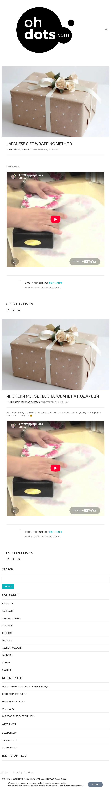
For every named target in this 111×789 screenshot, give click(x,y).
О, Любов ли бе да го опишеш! (18, 716)
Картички (7, 655)
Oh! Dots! (7, 633)
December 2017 (10, 733)
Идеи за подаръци (30, 402)
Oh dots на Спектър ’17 (14, 694)
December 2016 (10, 748)
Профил (4, 773)
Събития (6, 670)
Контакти (28, 773)
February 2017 (9, 740)
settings (79, 786)
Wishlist (15, 773)
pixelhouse (55, 283)
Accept (95, 784)
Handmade (14, 149)
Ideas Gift (25, 149)
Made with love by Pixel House (51, 779)
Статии (6, 662)
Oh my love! (8, 709)
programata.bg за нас (13, 701)
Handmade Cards (11, 618)
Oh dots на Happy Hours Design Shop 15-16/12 (25, 687)
